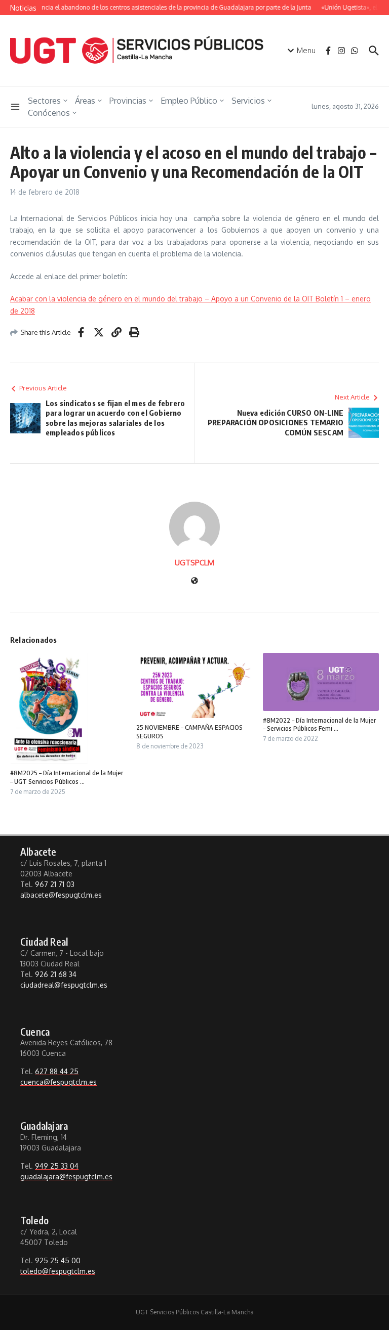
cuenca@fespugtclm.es (58, 1082)
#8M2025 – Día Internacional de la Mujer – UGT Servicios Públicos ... (66, 777)
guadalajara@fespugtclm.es (66, 1176)
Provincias (127, 101)
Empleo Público (189, 101)
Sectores (44, 101)
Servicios (248, 101)
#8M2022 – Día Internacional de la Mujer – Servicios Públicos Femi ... (319, 724)
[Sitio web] (194, 581)
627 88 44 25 (57, 1071)
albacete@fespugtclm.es (61, 895)
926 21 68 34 (55, 974)
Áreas (85, 101)
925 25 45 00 (58, 1260)
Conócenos (49, 113)
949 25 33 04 (57, 1166)
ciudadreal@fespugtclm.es (63, 985)
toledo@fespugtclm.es (57, 1271)
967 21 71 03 (54, 884)
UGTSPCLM (194, 562)
